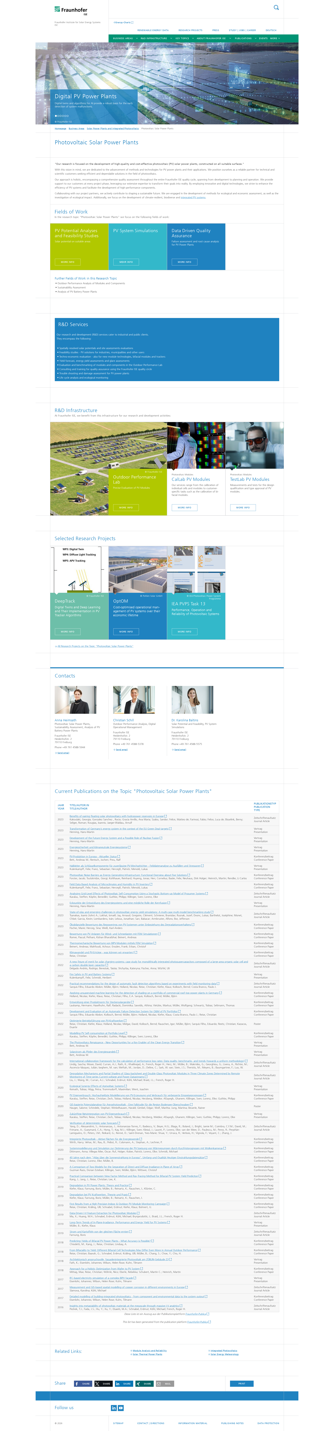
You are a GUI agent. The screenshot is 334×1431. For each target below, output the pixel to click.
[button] (56, 116)
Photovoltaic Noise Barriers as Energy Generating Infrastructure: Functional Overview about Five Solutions (128, 875)
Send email (63, 753)
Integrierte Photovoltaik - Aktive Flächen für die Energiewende (104, 1139)
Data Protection (268, 1423)
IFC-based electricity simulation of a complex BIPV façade (101, 1278)
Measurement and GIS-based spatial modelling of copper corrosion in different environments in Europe (127, 1287)
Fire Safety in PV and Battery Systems (90, 974)
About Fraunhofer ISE (211, 38)
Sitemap (118, 1423)
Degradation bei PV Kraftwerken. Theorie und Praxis (99, 1194)
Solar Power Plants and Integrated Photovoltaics (113, 128)
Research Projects (190, 30)
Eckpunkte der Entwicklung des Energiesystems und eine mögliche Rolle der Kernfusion (118, 902)
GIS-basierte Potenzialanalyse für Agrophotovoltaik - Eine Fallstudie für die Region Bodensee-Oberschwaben (129, 1104)
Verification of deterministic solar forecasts (93, 1123)
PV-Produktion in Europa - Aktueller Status (93, 856)
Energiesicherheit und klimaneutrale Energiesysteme (98, 847)
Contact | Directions (150, 1423)
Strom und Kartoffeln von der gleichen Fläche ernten (99, 1231)
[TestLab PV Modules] (255, 446)
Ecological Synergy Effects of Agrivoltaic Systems (97, 1086)
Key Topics (182, 38)
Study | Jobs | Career (242, 30)
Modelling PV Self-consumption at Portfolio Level (97, 1033)
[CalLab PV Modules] (196, 446)
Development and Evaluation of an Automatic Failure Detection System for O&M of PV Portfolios (123, 1011)
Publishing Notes (232, 1423)
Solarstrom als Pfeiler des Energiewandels (93, 1051)
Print (241, 1383)
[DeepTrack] (79, 570)
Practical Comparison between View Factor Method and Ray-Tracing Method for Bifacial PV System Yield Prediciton (134, 1176)
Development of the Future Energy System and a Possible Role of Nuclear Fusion (114, 838)
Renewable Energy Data (153, 30)
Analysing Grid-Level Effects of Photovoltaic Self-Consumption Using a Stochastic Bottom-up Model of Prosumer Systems (137, 893)
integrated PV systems (193, 197)
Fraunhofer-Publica (195, 1314)
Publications (243, 38)
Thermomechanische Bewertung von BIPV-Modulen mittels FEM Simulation (111, 943)
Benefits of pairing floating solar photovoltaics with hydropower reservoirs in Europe (117, 816)
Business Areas (123, 38)
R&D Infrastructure (154, 38)
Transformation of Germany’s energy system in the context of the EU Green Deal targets (119, 828)
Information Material (192, 1423)
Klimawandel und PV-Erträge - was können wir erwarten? (102, 952)
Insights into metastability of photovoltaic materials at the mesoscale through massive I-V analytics (124, 1305)
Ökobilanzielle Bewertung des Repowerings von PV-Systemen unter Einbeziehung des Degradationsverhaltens (130, 924)
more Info (67, 262)
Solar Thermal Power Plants (147, 1354)
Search (276, 8)
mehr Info (126, 262)
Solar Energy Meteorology (225, 1354)
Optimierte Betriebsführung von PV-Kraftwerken (96, 1020)
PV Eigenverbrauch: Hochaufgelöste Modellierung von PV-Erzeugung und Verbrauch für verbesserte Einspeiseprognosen (136, 1095)
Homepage (60, 128)
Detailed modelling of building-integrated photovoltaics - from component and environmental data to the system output (137, 1296)
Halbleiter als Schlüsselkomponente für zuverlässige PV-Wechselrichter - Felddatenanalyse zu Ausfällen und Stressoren (135, 865)
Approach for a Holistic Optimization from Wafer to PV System (105, 1268)
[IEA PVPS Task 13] (196, 570)
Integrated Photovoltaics (224, 1350)
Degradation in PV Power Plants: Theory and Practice (99, 1185)
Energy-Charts (122, 22)
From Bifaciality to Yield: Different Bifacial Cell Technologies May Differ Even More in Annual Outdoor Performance (133, 1250)
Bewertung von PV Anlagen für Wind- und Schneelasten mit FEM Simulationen (113, 933)
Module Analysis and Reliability (150, 1350)
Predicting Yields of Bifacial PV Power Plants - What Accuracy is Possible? (110, 1240)
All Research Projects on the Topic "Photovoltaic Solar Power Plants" (95, 646)
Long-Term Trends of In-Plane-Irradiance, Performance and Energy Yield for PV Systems (118, 1222)
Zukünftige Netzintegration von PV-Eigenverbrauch (98, 1113)
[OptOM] (138, 570)
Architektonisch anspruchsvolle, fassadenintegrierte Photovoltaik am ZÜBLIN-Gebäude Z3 (119, 1259)
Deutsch (271, 30)
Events (263, 38)
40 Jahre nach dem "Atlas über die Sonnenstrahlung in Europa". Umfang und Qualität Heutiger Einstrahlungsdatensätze (137, 1157)
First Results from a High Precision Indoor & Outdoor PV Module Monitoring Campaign (118, 1203)
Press (215, 30)
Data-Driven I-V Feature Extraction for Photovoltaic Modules (103, 1213)
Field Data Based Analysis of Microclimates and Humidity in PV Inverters (109, 884)
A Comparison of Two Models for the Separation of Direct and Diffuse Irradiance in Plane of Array (124, 1166)
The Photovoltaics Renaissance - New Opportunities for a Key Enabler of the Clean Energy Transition (125, 1042)
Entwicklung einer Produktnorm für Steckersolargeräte (100, 1002)
